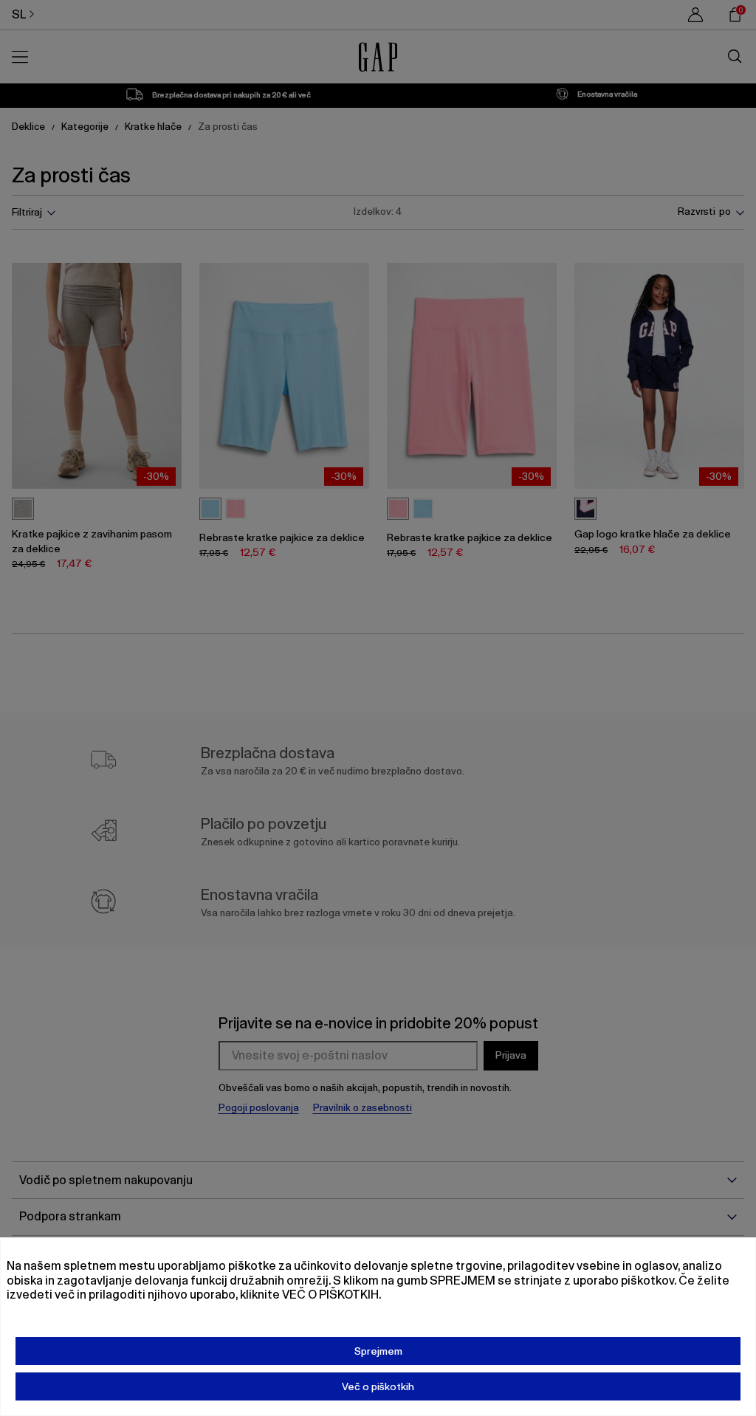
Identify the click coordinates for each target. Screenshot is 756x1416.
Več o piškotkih (378, 1386)
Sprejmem (378, 1351)
